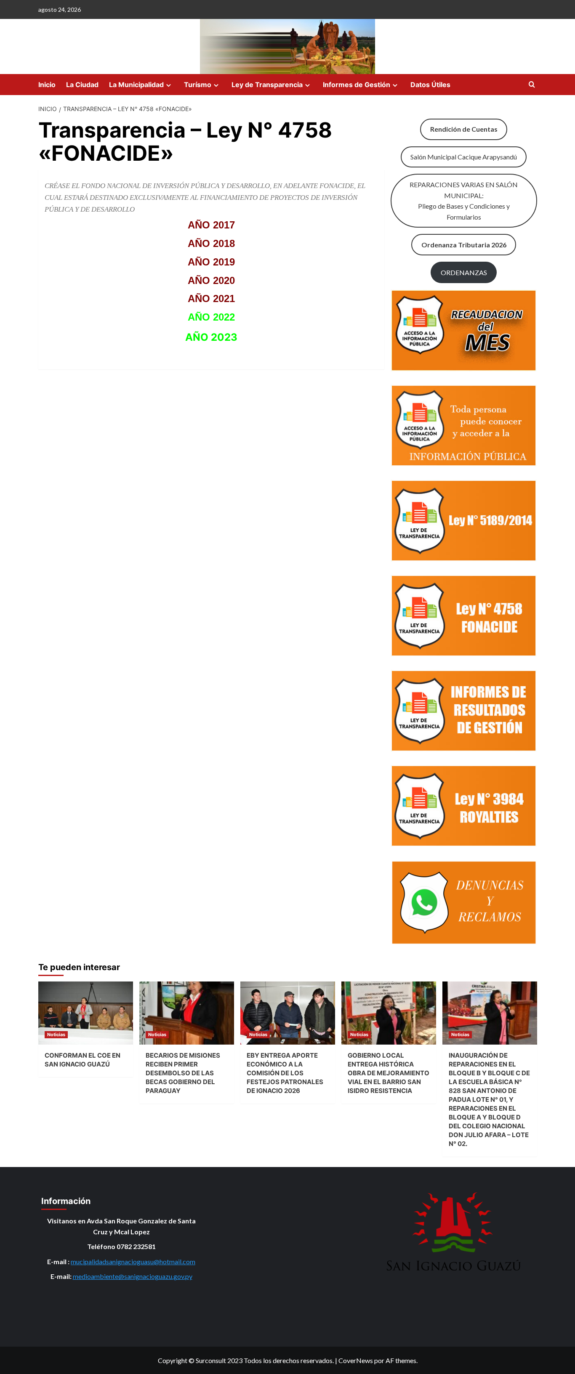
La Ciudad (82, 84)
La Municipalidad (136, 84)
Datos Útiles (430, 84)
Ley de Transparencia (267, 84)
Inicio (47, 84)
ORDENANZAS (464, 272)
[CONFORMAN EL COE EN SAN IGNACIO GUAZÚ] (85, 1013)
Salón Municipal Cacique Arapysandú (463, 157)
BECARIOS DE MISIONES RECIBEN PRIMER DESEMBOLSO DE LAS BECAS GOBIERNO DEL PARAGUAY (183, 1073)
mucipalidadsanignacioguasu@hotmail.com (133, 1261)
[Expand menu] (168, 85)
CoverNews (355, 1360)
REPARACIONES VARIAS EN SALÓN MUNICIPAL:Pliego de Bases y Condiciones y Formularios (464, 200)
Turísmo (197, 84)
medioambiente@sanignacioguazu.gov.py (132, 1276)
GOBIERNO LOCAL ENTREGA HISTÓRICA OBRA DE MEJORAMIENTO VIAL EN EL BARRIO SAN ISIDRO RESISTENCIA (388, 1073)
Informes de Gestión (356, 84)
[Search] (532, 84)
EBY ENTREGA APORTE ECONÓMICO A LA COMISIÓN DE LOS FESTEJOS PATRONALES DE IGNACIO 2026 (285, 1073)
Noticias (56, 1034)
